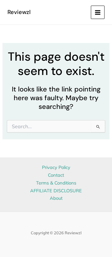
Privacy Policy (56, 167)
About (56, 198)
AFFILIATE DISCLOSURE (56, 191)
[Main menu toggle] (98, 12)
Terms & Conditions (56, 183)
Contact (56, 175)
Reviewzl (18, 12)
